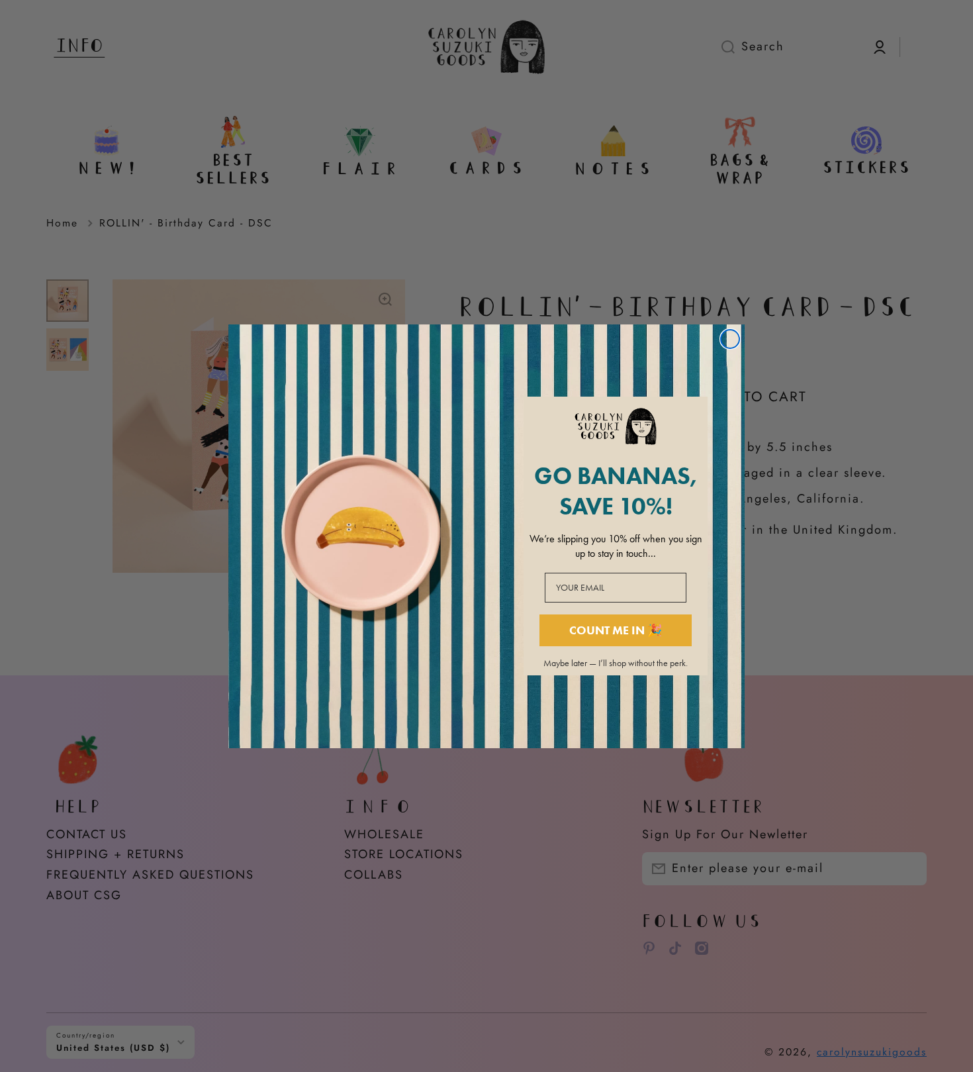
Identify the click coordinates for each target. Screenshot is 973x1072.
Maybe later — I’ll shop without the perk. (615, 663)
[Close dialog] (730, 339)
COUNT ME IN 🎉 (615, 630)
